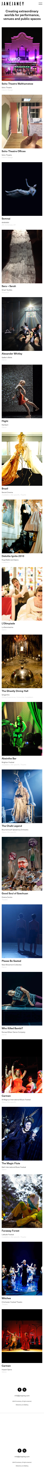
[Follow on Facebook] (20, 1390)
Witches (6, 1298)
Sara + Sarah (9, 286)
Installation (6, 495)
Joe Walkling (25, 1405)
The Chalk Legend (12, 825)
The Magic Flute (11, 1163)
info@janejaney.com (22, 1395)
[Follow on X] (24, 1390)
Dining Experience (9, 697)
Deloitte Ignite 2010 (13, 556)
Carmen (6, 1095)
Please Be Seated (11, 961)
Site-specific (15, 495)
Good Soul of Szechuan (15, 893)
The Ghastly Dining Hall (15, 691)
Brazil (5, 488)
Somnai (6, 218)
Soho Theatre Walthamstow (17, 83)
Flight (5, 421)
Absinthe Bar (9, 758)
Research (5, 292)
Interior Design (7, 90)
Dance (4, 360)
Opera (4, 629)
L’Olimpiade (8, 623)
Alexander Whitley (12, 353)
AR (3, 225)
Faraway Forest (10, 1230)
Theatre (23, 495)
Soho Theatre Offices (14, 151)
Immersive (9, 225)
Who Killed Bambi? (12, 1028)
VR (14, 225)
